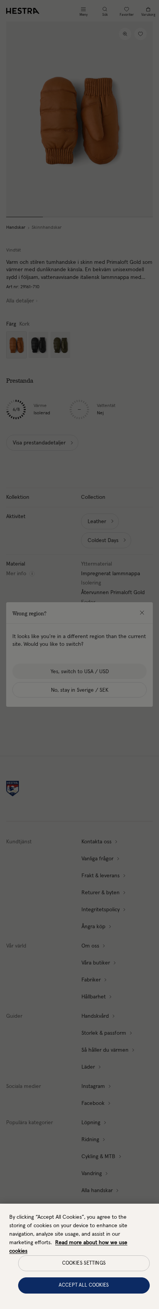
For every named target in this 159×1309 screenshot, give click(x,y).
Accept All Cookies (84, 1285)
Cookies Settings (84, 1263)
